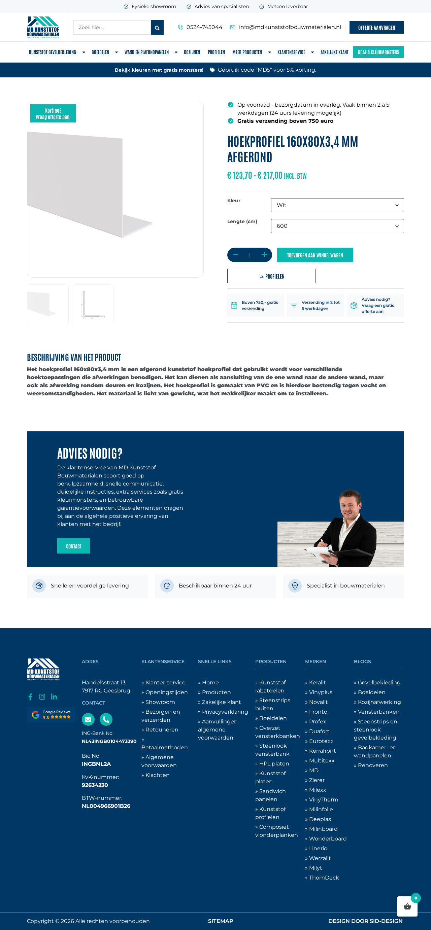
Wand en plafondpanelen (147, 52)
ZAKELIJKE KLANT (335, 52)
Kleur (233, 200)
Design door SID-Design (365, 921)
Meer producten (247, 52)
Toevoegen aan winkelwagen (315, 255)
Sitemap (220, 921)
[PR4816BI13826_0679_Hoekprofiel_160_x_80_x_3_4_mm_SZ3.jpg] (115, 189)
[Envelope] (88, 719)
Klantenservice (291, 52)
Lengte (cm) (242, 221)
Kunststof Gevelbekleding (52, 52)
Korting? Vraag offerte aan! (53, 113)
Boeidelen (100, 52)
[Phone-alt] (106, 719)
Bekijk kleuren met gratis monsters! (159, 70)
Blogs (362, 661)
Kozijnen (192, 52)
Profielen (216, 52)
